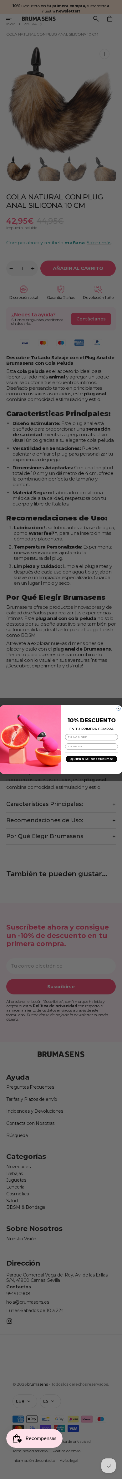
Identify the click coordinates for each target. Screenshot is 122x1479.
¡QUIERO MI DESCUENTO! (92, 759)
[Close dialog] (118, 708)
